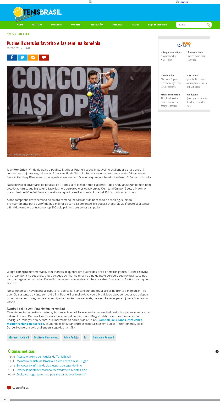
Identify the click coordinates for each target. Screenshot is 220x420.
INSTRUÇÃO (96, 24)
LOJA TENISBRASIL (157, 24)
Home (20, 24)
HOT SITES (76, 24)
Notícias (37, 24)
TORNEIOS (56, 24)
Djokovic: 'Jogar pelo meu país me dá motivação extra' (51, 374)
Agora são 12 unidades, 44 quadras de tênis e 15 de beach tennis (196, 83)
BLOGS (135, 24)
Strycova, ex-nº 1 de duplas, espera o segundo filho (49, 365)
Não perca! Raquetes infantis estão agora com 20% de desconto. (171, 83)
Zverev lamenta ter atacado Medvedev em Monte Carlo (52, 370)
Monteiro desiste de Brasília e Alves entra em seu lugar (52, 361)
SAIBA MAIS (118, 24)
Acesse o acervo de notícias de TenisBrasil (44, 356)
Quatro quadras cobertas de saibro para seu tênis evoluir (196, 102)
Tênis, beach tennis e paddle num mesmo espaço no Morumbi (169, 102)
